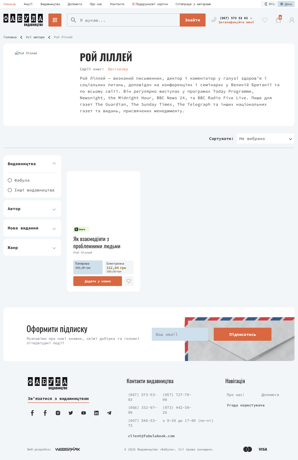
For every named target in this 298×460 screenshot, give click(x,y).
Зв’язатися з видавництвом (58, 398)
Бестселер (118, 69)
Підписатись (242, 334)
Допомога (75, 4)
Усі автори (35, 37)
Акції (28, 4)
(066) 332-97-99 (142, 410)
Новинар (9, 4)
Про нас (96, 4)
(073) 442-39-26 (177, 410)
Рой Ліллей (82, 252)
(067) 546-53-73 (142, 423)
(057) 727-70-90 (177, 397)
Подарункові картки (152, 4)
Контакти (117, 4)
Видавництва (50, 4)
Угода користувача (245, 405)
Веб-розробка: (39, 449)
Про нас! (235, 394)
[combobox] (265, 138)
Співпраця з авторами (193, 4)
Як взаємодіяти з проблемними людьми (96, 242)
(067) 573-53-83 (142, 397)
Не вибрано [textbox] (252, 138)
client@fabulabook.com (151, 435)
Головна (10, 37)
